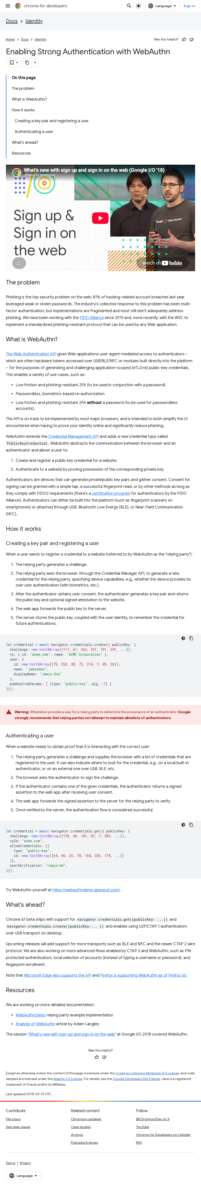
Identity (34, 21)
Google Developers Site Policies (136, 1079)
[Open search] (129, 6)
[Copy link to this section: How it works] (46, 529)
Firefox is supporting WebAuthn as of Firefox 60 (143, 975)
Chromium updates (86, 1119)
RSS (139, 1142)
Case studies (80, 1127)
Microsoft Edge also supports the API (57, 975)
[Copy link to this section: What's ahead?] (50, 905)
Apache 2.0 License (67, 1079)
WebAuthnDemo (31, 1015)
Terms (10, 1163)
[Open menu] (8, 6)
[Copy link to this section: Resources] (39, 991)
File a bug (13, 1119)
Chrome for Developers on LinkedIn (163, 1135)
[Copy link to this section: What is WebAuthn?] (62, 340)
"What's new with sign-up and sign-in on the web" (72, 1034)
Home (10, 39)
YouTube (142, 1127)
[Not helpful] (191, 39)
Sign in (189, 6)
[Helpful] (184, 39)
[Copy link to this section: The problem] (45, 283)
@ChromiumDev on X (153, 1119)
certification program (111, 493)
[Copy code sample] (191, 638)
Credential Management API (73, 436)
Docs (12, 21)
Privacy (25, 1163)
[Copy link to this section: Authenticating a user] (59, 736)
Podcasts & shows (84, 1142)
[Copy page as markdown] (27, 62)
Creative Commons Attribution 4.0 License (147, 1073)
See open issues (18, 1127)
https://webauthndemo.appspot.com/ (86, 890)
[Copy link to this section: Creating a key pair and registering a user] (104, 544)
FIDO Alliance (92, 317)
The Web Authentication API (31, 354)
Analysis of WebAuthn (35, 1024)
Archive (77, 1135)
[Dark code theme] (183, 638)
